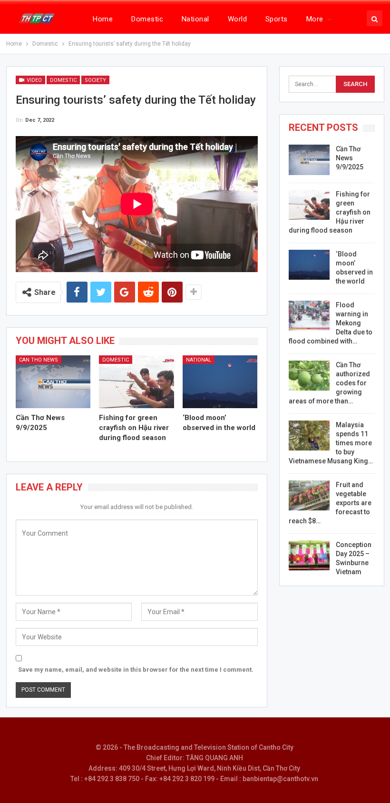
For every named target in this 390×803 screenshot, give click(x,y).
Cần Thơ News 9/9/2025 (349, 158)
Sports (276, 19)
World (237, 19)
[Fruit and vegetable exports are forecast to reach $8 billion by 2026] (309, 495)
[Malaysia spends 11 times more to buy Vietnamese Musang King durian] (309, 436)
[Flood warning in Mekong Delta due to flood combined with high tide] (309, 316)
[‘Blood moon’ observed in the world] (220, 381)
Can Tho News (38, 360)
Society (95, 80)
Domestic (147, 19)
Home (103, 19)
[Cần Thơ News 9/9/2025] (53, 381)
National (195, 19)
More (314, 19)
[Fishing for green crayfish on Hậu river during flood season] (136, 381)
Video (33, 80)
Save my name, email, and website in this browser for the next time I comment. (136, 669)
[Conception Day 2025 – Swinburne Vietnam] (309, 555)
